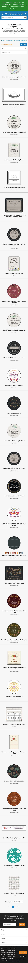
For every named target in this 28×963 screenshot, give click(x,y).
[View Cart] (25, 14)
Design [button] (3, 934)
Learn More (23, 956)
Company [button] (3, 942)
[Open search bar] (6, 14)
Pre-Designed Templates (19, 40)
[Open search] (25, 17)
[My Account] (21, 14)
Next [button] (18, 907)
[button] (2, 14)
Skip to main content (5, 7)
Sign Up (22, 924)
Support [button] (3, 938)
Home (2, 40)
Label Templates (9, 40)
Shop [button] (2, 930)
